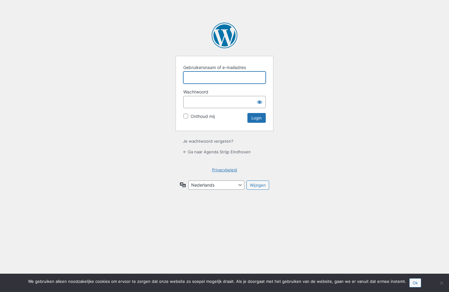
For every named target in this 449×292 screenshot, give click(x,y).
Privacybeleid (224, 169)
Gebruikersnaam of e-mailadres (214, 67)
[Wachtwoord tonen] (260, 102)
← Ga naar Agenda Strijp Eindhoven (217, 151)
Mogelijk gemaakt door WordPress (224, 35)
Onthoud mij (203, 116)
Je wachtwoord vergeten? (208, 141)
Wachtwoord (195, 91)
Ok (415, 282)
